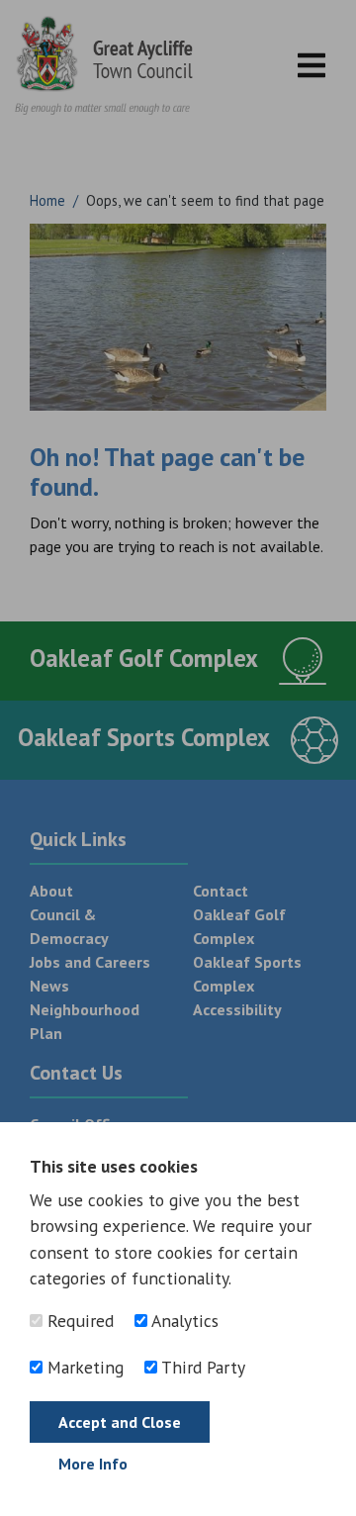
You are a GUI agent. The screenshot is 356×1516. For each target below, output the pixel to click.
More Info (93, 1463)
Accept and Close (119, 1422)
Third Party (201, 1367)
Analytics (183, 1320)
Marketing (83, 1367)
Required (78, 1320)
